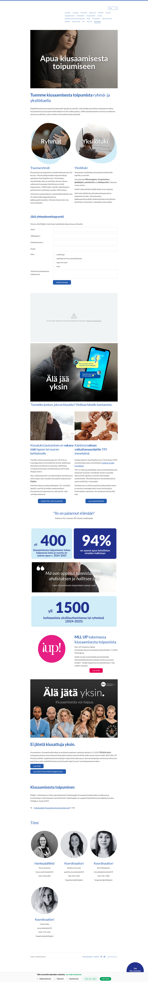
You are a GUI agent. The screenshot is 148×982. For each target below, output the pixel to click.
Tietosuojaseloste (87, 956)
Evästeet (96, 956)
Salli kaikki (105, 979)
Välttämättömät (45, 979)
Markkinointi (73, 979)
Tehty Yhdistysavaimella (112, 956)
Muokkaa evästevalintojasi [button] (94, 321)
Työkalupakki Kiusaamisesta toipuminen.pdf (52, 808)
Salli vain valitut (90, 979)
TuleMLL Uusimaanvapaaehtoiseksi (135, 970)
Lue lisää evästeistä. (74, 974)
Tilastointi (60, 979)
